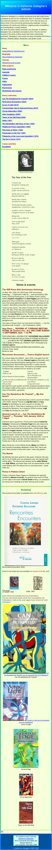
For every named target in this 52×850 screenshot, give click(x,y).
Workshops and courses (11, 62)
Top (2, 831)
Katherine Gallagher (26, 838)
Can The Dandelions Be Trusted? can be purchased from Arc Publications (26, 674)
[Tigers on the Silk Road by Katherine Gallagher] (26, 823)
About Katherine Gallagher (12, 57)
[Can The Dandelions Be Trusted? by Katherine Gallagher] (24, 673)
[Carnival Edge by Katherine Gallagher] (26, 767)
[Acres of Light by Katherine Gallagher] (15, 720)
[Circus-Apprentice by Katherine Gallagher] (26, 795)
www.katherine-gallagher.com (13, 51)
